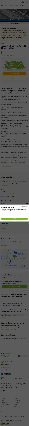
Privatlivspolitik (25, 206)
